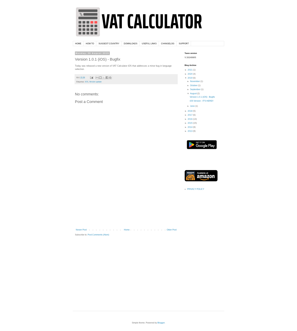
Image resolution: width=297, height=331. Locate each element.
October (194, 85)
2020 (190, 74)
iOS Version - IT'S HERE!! (201, 101)
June (192, 106)
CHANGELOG (167, 43)
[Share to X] (103, 77)
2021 (190, 70)
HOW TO (90, 43)
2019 (190, 78)
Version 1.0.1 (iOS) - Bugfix (202, 97)
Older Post (172, 230)
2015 (190, 123)
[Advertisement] (126, 202)
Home (127, 230)
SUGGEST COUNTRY (108, 43)
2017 (190, 115)
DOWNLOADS (130, 43)
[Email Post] (91, 77)
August (193, 93)
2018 (190, 111)
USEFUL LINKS (149, 43)
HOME (78, 43)
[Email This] (97, 77)
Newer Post (81, 230)
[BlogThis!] (100, 77)
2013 (190, 131)
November (195, 81)
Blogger (161, 323)
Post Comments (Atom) (98, 235)
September (195, 89)
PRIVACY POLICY (195, 189)
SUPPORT (184, 43)
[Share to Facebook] (107, 77)
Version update (95, 82)
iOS (86, 82)
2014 (190, 127)
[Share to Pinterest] (110, 77)
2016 (190, 119)
